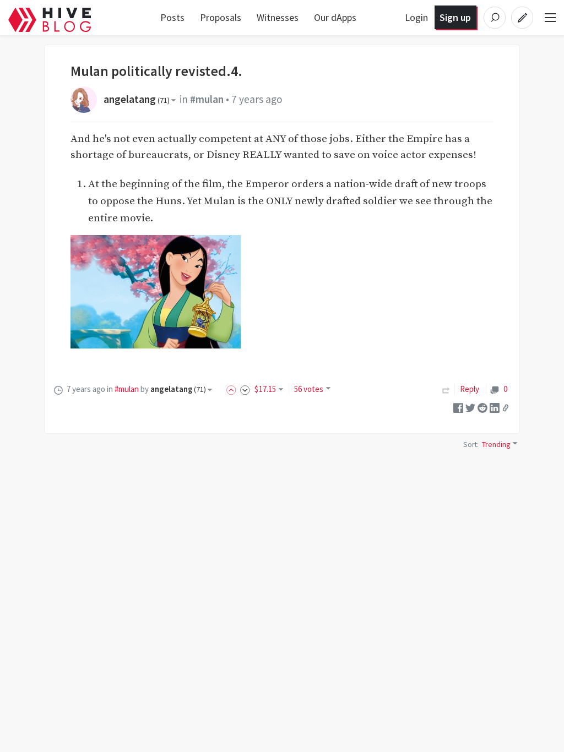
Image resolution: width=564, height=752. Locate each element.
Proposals (220, 17)
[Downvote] (245, 389)
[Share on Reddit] (482, 407)
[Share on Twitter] (470, 407)
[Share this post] (506, 407)
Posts (172, 17)
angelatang (137, 99)
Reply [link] (469, 389)
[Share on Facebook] (458, 407)
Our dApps (335, 17)
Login (416, 17)
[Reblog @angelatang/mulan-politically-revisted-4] (446, 389)
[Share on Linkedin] (495, 407)
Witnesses (278, 17)
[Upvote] (233, 389)
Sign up (455, 17)
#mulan (207, 99)
